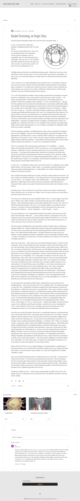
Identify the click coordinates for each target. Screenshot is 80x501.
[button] (74, 20)
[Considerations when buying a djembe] (40, 403)
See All (75, 394)
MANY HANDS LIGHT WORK (11, 4)
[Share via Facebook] (12, 381)
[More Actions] (68, 446)
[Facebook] (40, 494)
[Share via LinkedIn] (19, 381)
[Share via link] (23, 381)
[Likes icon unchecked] (16, 464)
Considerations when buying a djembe (39, 413)
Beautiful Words (9, 413)
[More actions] (68, 31)
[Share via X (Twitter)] (15, 381)
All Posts (5, 20)
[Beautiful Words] (14, 403)
